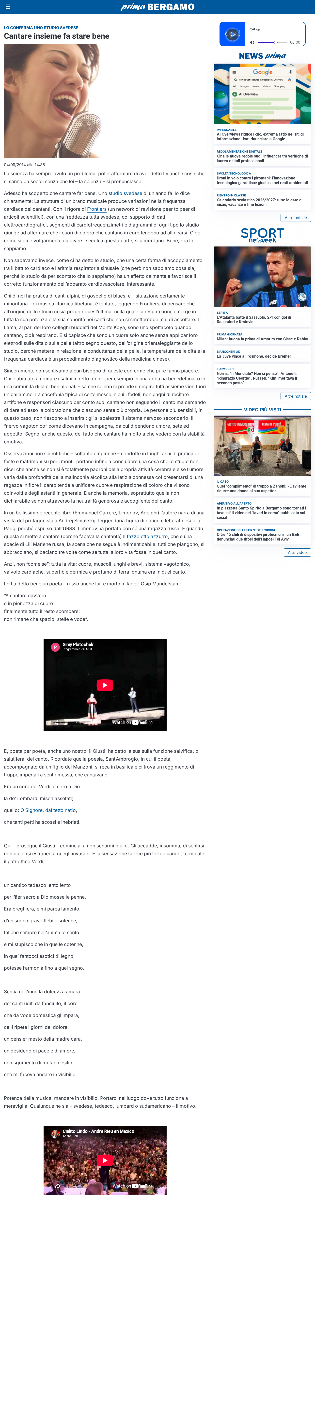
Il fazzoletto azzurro (145, 536)
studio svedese (125, 193)
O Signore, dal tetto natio (48, 810)
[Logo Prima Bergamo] (157, 7)
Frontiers (97, 209)
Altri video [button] (297, 552)
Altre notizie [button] (296, 217)
